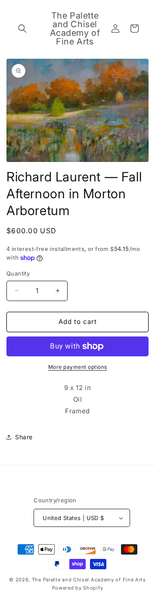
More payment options (77, 367)
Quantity (18, 273)
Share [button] (24, 437)
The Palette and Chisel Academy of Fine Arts (89, 580)
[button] (22, 28)
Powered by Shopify (77, 588)
